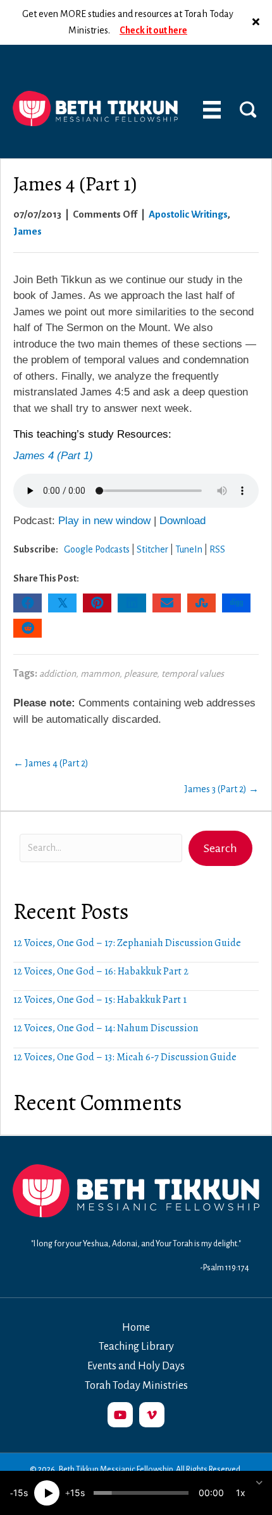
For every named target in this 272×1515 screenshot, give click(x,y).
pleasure (140, 674)
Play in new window (104, 521)
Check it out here (153, 30)
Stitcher (152, 549)
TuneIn (188, 549)
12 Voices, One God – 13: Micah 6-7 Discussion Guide (125, 1057)
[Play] (46, 1493)
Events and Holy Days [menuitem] (136, 1366)
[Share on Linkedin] (132, 603)
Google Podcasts (97, 549)
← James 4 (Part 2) (51, 763)
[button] (257, 22)
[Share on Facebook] (27, 603)
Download (182, 521)
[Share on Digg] (236, 603)
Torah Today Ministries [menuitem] (136, 1385)
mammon (100, 674)
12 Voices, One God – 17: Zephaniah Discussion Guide (127, 943)
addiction (57, 674)
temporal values (192, 674)
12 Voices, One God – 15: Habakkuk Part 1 (100, 1000)
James (27, 231)
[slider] (141, 1493)
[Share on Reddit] (27, 628)
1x (240, 1492)
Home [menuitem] (136, 1327)
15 (18, 1492)
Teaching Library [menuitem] (136, 1346)
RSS (217, 549)
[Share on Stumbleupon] (201, 603)
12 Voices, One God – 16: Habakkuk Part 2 (101, 971)
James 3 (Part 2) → (222, 789)
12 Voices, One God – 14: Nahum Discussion (105, 1028)
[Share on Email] (166, 603)
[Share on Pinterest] (97, 603)
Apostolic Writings (188, 214)
